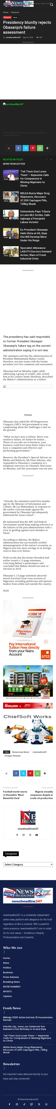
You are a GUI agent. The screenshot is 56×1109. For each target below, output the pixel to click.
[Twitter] (26, 148)
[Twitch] (32, 1104)
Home (5, 12)
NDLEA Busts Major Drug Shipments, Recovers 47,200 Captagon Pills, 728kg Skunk (25, 1050)
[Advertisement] (28, 71)
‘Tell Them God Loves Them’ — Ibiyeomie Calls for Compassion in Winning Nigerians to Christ (34, 178)
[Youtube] (37, 835)
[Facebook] (18, 148)
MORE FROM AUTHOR (14, 164)
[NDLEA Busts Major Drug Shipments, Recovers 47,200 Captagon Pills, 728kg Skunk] (11, 197)
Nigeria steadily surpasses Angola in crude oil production (41, 795)
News (15, 17)
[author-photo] (28, 824)
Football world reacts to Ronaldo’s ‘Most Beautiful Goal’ (15, 795)
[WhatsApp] (40, 148)
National (15, 12)
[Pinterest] (33, 148)
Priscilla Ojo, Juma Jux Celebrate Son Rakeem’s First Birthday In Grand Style (24, 1028)
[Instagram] (24, 835)
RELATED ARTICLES (13, 159)
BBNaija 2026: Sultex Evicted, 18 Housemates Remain (28, 1019)
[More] (47, 148)
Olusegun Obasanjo (13, 756)
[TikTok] (24, 1104)
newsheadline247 (13, 37)
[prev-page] (46, 159)
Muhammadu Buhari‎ (20, 752)
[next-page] (51, 159)
